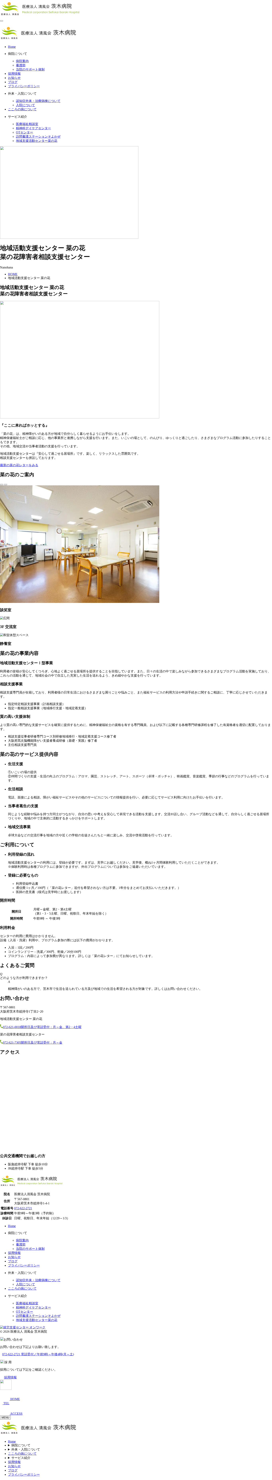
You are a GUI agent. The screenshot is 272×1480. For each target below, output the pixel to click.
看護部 (20, 65)
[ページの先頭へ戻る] (6, 1388)
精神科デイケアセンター (33, 128)
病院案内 (22, 61)
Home (12, 46)
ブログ (13, 82)
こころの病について (22, 109)
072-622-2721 (23, 1208)
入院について (25, 105)
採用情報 (14, 73)
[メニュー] (1, 21)
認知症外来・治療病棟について (38, 101)
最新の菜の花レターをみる (19, 465)
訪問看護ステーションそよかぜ (38, 136)
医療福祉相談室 (27, 124)
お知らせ (14, 77)
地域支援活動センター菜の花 (36, 140)
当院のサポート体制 (30, 69)
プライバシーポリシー (24, 86)
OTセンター (24, 132)
